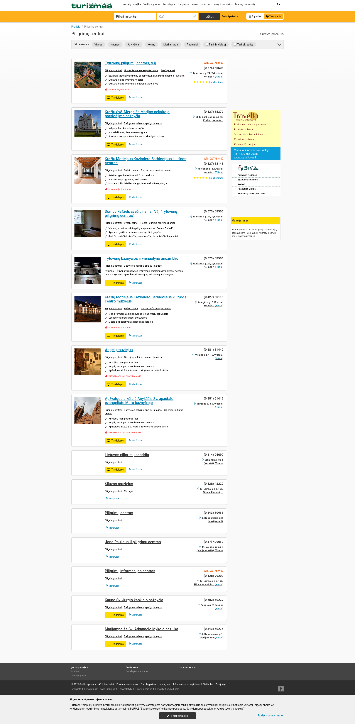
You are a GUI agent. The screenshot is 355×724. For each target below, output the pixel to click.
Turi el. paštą (244, 44)
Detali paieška (230, 16)
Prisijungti (220, 684)
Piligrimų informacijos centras (130, 571)
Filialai (219, 76)
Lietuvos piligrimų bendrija (127, 455)
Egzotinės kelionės (244, 139)
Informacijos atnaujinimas (186, 684)
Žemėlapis (275, 16)
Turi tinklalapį (217, 44)
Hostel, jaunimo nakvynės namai (141, 70)
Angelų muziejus (119, 350)
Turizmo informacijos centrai (156, 170)
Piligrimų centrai (113, 70)
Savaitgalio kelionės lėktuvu (249, 134)
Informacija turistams (120, 189)
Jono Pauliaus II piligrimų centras (133, 542)
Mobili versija (188, 667)
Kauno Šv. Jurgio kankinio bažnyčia (134, 600)
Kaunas (115, 44)
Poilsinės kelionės (243, 129)
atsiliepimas (216, 82)
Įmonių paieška (132, 4)
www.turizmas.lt (108, 689)
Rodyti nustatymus (269, 715)
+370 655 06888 (248, 153)
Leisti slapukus (179, 715)
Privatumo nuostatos (127, 684)
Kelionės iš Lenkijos (245, 144)
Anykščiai (134, 44)
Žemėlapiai (169, 4)
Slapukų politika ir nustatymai (155, 684)
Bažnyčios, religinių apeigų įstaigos (143, 123)
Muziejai (157, 357)
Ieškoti (209, 16)
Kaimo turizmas (201, 4)
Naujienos (183, 4)
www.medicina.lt (145, 689)
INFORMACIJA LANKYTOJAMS (125, 376)
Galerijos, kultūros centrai (137, 357)
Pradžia (75, 671)
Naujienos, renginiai (119, 89)
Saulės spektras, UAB (90, 684)
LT (277, 4)
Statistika (208, 684)
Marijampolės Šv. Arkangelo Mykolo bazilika (141, 629)
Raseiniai (192, 44)
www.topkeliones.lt (245, 157)
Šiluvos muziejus (119, 484)
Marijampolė (171, 44)
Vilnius (98, 44)
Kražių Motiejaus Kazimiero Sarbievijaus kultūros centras (145, 161)
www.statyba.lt (127, 689)
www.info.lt (77, 689)
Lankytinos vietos (223, 4)
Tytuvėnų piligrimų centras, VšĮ (130, 63)
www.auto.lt (92, 689)
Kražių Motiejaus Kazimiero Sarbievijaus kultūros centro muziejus (145, 299)
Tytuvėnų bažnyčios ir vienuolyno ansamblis (141, 258)
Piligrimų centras (119, 513)
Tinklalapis (117, 97)
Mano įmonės (245, 4)
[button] (279, 45)
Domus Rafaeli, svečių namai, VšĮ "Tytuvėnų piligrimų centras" (141, 213)
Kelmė (151, 44)
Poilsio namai (131, 170)
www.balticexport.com (168, 689)
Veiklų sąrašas (151, 4)
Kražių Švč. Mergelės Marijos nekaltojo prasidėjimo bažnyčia (137, 114)
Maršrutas (136, 97)
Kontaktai (109, 684)
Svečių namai (168, 70)
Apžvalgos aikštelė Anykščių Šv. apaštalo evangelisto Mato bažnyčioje (139, 400)
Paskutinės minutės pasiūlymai (251, 124)
